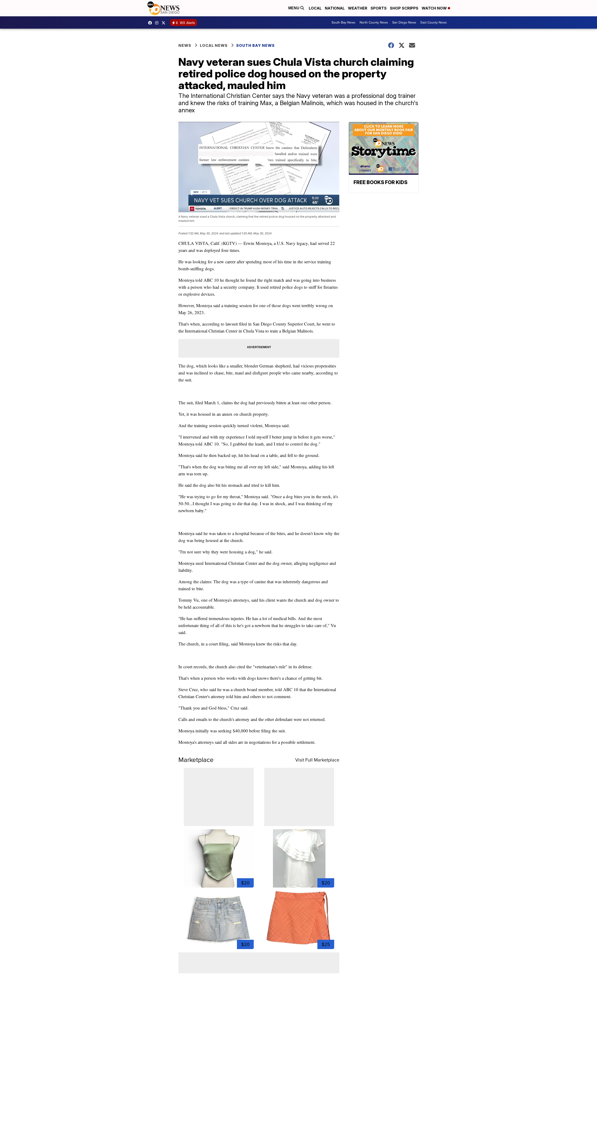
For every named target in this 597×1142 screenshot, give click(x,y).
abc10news (151, 23)
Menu (294, 8)
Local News (214, 45)
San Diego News (404, 22)
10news (165, 23)
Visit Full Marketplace (317, 759)
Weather (357, 8)
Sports (379, 8)
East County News (433, 22)
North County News (374, 22)
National (335, 8)
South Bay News (343, 22)
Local (315, 8)
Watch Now (435, 8)
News (184, 45)
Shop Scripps (404, 8)
